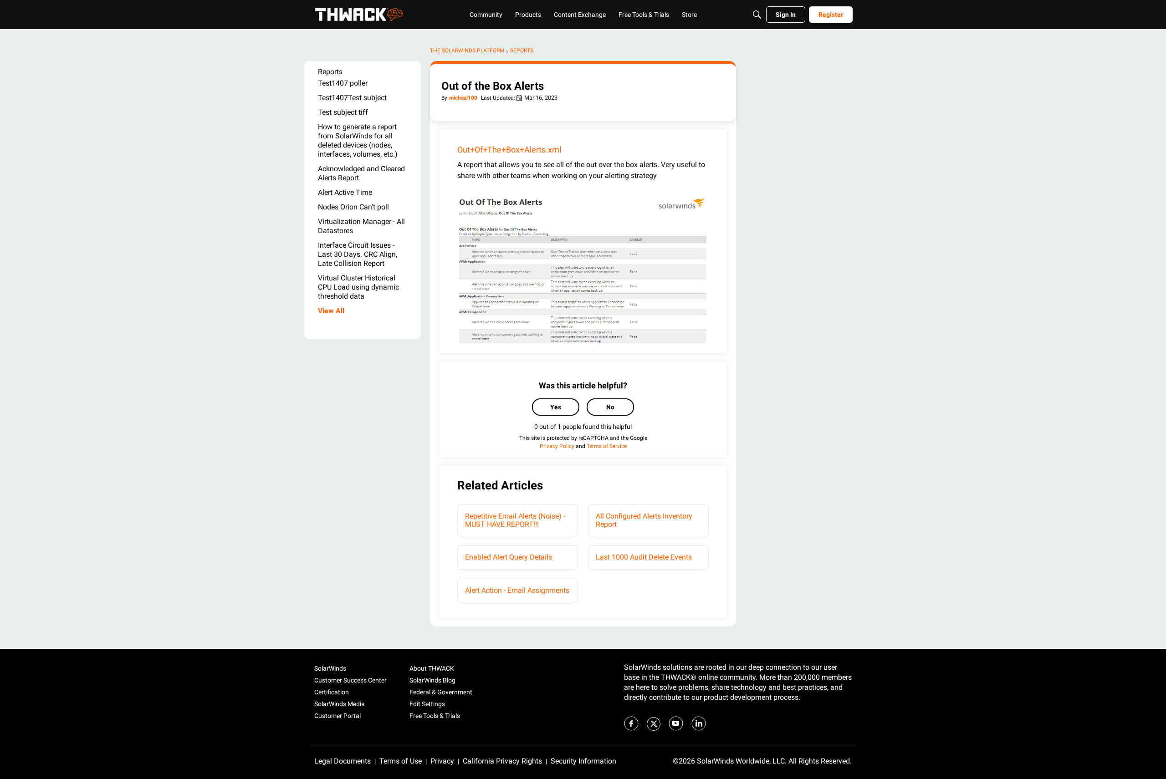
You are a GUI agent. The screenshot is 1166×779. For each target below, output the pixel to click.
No (610, 407)
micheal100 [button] (463, 98)
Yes (555, 407)
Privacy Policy (557, 446)
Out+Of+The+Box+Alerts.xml (509, 149)
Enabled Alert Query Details (508, 557)
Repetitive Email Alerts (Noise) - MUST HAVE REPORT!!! (515, 520)
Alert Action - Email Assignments (517, 590)
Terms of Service (607, 446)
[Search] (757, 14)
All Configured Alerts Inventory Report (644, 520)
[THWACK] (358, 14)
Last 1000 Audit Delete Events (644, 557)
